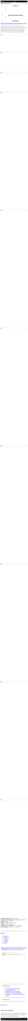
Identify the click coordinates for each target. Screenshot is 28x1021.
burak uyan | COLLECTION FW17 (12, 949)
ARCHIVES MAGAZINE (15, 15)
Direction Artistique (5, 23)
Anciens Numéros (17, 17)
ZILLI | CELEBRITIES (10, 990)
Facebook (6, 936)
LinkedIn (6, 941)
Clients (17, 9)
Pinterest (6, 939)
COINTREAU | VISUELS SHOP (13, 988)
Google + (6, 940)
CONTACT (15, 21)
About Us (17, 11)
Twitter (5, 937)
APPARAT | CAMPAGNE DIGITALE (14, 993)
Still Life (15, 23)
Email (5, 943)
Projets (17, 7)
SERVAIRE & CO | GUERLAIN (13, 991)
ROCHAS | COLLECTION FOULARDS (14, 948)
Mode (11, 23)
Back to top (3, 1019)
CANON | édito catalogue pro (7, 1010)
